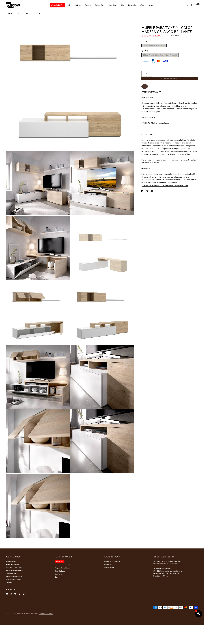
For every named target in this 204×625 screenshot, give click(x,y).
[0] (196, 5)
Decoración (132, 5)
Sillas (122, 5)
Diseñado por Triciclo (46, 614)
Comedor (88, 5)
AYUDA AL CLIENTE (14, 557)
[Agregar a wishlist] (144, 86)
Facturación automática (14, 576)
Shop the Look (60, 571)
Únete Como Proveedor (63, 565)
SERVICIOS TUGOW (112, 557)
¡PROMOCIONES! (57, 5)
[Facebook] (7, 593)
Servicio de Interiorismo (112, 561)
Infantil (142, 5)
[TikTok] (20, 594)
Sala (69, 5)
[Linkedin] (24, 594)
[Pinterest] (15, 594)
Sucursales (59, 561)
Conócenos (59, 574)
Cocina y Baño (99, 5)
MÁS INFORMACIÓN (63, 557)
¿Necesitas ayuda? (12, 573)
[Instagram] (11, 593)
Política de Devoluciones (14, 570)
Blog (56, 577)
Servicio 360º (108, 564)
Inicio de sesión (11, 561)
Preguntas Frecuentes (13, 580)
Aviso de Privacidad (12, 564)
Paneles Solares (109, 567)
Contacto (9, 583)
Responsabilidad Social (62, 568)
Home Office (112, 5)
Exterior (151, 5)
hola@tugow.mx (174, 561)
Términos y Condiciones (14, 567)
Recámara (77, 5)
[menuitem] (57, 5)
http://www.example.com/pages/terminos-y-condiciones (165, 185)
